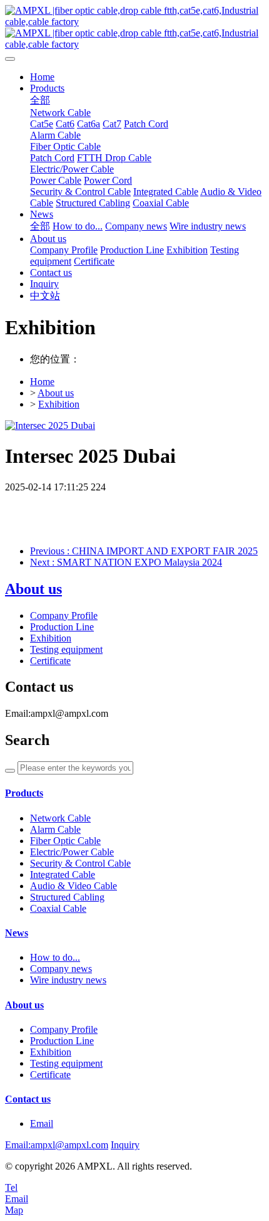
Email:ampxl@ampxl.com (56, 1144)
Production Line (62, 626)
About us (56, 393)
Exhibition (58, 404)
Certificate (50, 660)
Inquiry (125, 1144)
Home (42, 76)
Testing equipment (66, 649)
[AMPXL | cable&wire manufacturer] (134, 27)
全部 (40, 100)
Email (41, 1123)
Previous (144, 551)
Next (126, 562)
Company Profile (64, 615)
